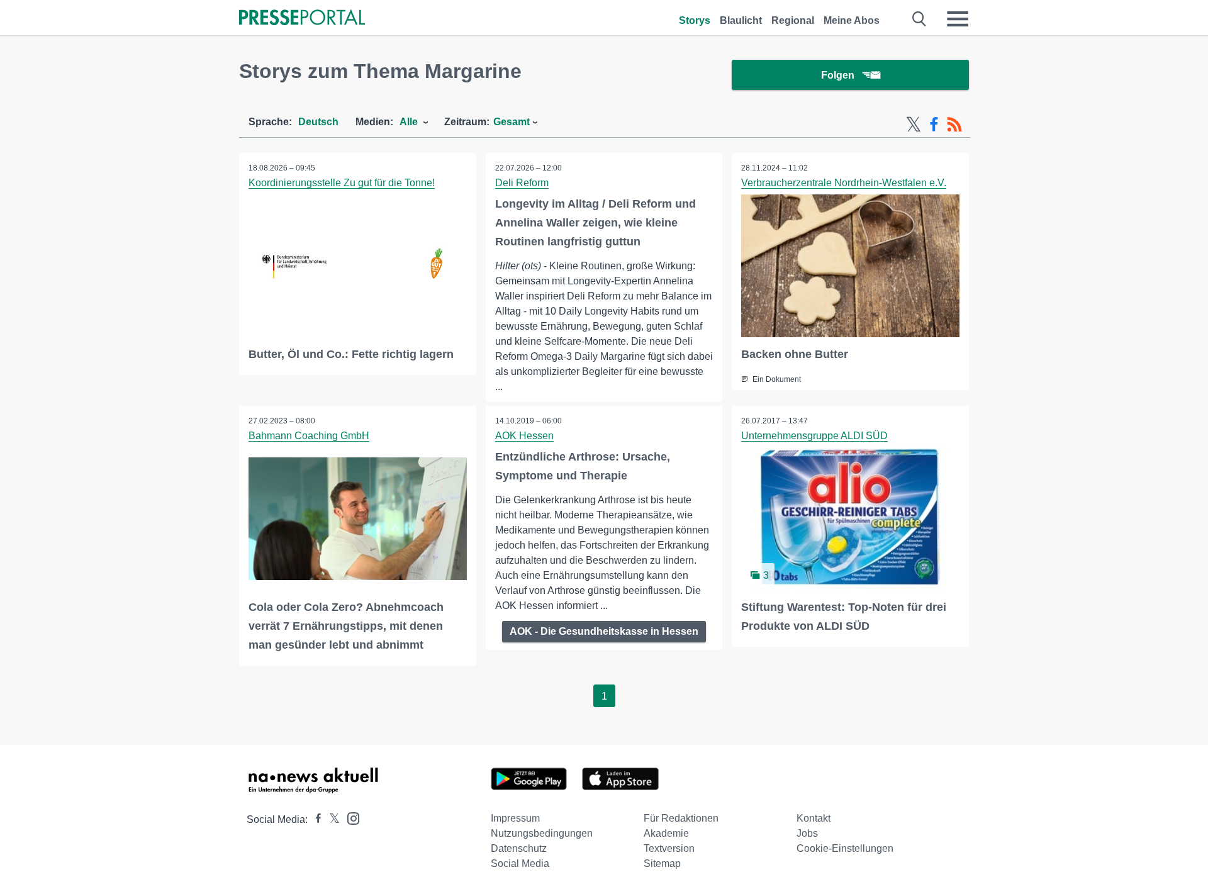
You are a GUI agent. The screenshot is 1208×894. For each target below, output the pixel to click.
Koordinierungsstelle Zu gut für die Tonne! (342, 182)
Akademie (666, 833)
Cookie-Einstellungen (845, 848)
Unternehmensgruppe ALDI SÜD (814, 435)
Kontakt (813, 818)
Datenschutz (519, 848)
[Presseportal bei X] (331, 819)
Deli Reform (522, 182)
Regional (792, 20)
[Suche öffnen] (919, 19)
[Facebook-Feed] (934, 124)
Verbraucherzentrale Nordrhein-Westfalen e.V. (843, 182)
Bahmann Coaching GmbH (309, 435)
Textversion (669, 848)
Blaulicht (741, 20)
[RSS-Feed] (954, 124)
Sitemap (662, 863)
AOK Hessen (524, 435)
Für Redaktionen (681, 818)
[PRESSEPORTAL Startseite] (302, 19)
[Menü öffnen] (957, 19)
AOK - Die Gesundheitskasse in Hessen (604, 631)
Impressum (515, 818)
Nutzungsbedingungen (542, 833)
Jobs (807, 833)
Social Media (520, 863)
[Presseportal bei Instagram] (349, 817)
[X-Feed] (913, 124)
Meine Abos (852, 20)
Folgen (837, 75)
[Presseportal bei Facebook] (315, 819)
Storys (694, 20)
